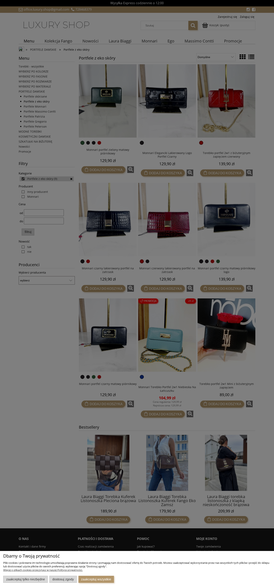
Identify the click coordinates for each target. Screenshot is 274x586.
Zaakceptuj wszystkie (96, 579)
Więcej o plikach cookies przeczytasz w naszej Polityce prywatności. (43, 570)
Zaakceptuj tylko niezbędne (25, 579)
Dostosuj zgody (63, 579)
